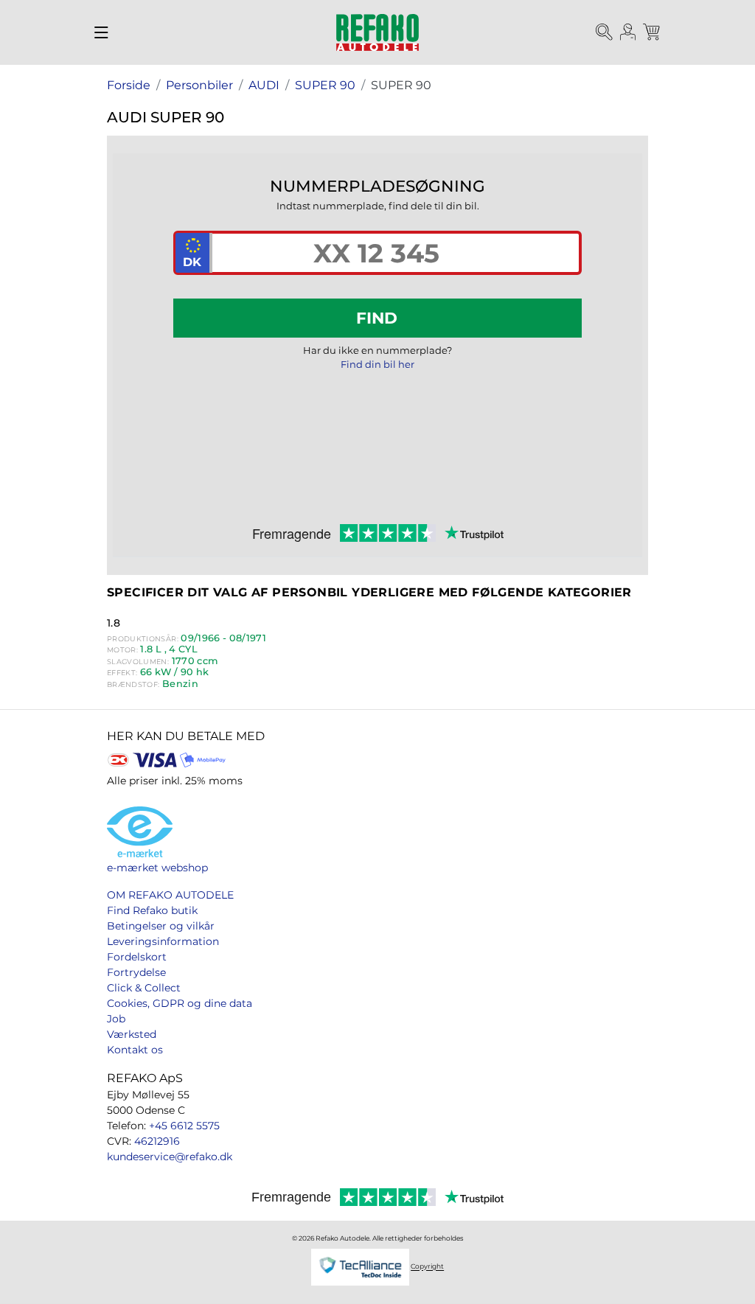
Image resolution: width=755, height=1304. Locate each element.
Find (376, 317)
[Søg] (604, 33)
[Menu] (101, 32)
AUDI (263, 85)
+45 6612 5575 (184, 1125)
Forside (128, 85)
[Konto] (628, 33)
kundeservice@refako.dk (169, 1156)
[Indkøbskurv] (652, 33)
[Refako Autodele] (377, 32)
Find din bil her (377, 364)
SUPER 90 (325, 85)
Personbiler (199, 85)
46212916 (157, 1141)
